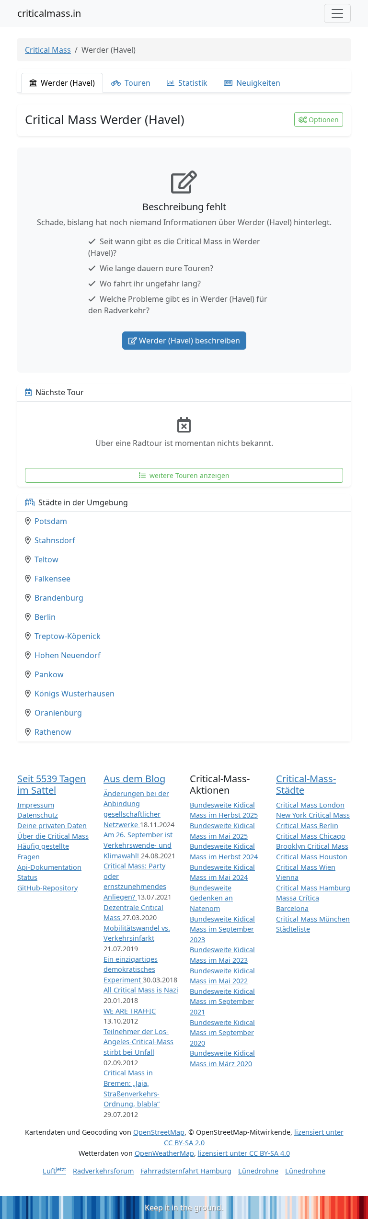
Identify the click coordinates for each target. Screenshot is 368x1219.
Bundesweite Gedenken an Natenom (211, 898)
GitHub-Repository (47, 887)
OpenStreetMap (158, 1132)
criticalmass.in (49, 13)
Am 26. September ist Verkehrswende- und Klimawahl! (138, 845)
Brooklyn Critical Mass (312, 846)
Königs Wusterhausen (74, 693)
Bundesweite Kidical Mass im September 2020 (222, 1033)
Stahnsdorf (54, 540)
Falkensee (52, 578)
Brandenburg (58, 597)
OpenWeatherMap (164, 1153)
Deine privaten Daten (52, 825)
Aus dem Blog (134, 778)
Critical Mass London (310, 804)
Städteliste (293, 929)
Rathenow (52, 732)
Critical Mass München (313, 918)
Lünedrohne (258, 1170)
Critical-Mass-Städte (306, 784)
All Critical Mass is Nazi (141, 989)
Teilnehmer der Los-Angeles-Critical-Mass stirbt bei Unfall (138, 1042)
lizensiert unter (244, 1153)
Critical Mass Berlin (307, 825)
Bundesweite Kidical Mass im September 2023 (222, 929)
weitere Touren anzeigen (189, 475)
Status (27, 877)
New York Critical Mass (313, 815)
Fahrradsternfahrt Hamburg (185, 1170)
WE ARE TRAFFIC (130, 1010)
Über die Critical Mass (53, 836)
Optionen (324, 119)
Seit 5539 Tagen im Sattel (51, 784)
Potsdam (50, 521)
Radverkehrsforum (103, 1170)
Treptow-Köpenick (67, 636)
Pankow (49, 674)
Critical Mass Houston (311, 856)
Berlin (45, 617)
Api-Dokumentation (49, 867)
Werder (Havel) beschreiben (189, 340)
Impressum (35, 804)
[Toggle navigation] (337, 13)
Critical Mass (48, 50)
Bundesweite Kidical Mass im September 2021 (222, 1001)
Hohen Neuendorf (67, 655)
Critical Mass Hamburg (313, 887)
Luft (54, 1170)
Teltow (46, 559)
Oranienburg (58, 712)
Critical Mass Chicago (310, 836)
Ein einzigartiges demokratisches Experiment (131, 969)
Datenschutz (37, 815)
